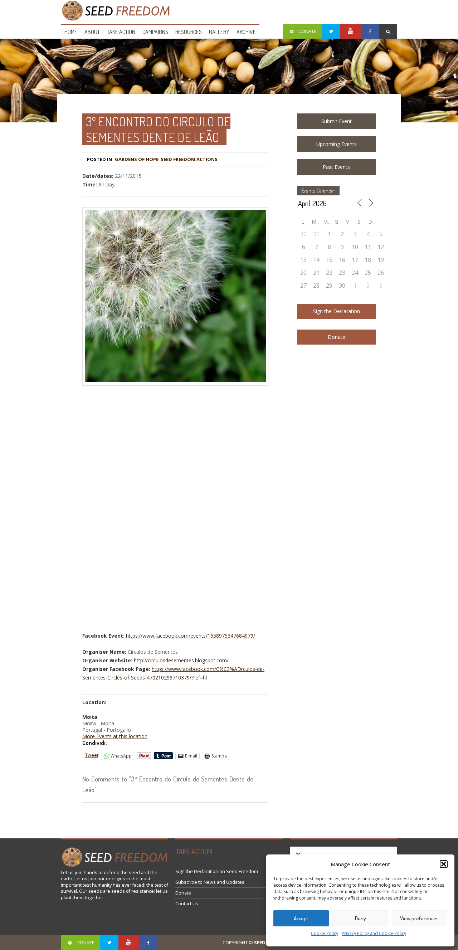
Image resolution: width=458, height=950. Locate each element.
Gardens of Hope (137, 159)
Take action (121, 31)
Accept (301, 918)
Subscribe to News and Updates (209, 882)
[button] (443, 864)
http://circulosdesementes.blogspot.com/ (181, 660)
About (92, 31)
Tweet (91, 755)
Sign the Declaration (336, 311)
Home (70, 31)
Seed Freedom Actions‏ (189, 159)
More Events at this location (114, 736)
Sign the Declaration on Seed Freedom (216, 871)
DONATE (307, 31)
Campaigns (155, 31)
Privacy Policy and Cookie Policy (374, 933)
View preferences (419, 918)
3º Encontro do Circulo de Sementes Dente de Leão (158, 129)
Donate (336, 336)
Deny (360, 918)
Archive (246, 31)
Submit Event (336, 121)
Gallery (219, 31)
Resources (188, 31)
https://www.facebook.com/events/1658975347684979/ (190, 635)
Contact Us (186, 904)
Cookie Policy (324, 933)
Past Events (336, 167)
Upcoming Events (336, 144)
